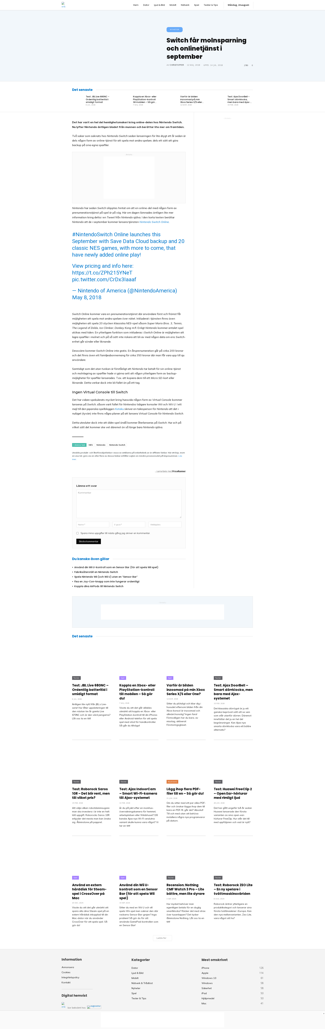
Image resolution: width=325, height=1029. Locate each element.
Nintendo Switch (117, 445)
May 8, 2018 (86, 297)
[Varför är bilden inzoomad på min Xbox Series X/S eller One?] (172, 100)
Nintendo (100, 445)
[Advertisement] (129, 177)
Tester (76, 678)
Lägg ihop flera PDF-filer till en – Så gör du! (185, 791)
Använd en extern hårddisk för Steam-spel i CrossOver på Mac (89, 891)
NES (91, 445)
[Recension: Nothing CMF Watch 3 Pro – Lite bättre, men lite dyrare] (186, 857)
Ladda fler (161, 938)
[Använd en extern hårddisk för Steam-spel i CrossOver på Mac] (91, 857)
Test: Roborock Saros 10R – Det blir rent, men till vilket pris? (91, 793)
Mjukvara (172, 782)
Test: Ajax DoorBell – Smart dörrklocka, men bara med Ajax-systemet (239, 100)
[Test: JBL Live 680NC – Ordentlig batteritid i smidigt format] (78, 100)
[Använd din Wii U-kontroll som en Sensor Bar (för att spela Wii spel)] (138, 857)
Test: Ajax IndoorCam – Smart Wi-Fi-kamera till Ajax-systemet (138, 793)
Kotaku (119, 409)
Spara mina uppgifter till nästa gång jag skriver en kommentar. (115, 533)
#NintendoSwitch (92, 234)
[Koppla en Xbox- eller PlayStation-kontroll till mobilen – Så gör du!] (125, 100)
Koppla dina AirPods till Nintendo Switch (98, 586)
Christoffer (177, 65)
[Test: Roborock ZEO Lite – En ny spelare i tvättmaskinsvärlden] (233, 857)
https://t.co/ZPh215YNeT (102, 272)
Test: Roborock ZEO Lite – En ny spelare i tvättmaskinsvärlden (233, 889)
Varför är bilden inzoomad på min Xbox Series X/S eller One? (191, 100)
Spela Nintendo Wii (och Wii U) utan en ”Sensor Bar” (106, 576)
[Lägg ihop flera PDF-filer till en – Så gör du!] (186, 761)
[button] (260, 5)
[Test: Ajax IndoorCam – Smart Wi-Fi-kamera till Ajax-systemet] (138, 761)
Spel (123, 678)
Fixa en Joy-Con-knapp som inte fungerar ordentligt (106, 581)
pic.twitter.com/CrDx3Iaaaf (104, 279)
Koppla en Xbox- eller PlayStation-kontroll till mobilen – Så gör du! (144, 100)
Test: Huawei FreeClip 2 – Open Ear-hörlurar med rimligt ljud (233, 793)
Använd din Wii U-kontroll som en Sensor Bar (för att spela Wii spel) (116, 567)
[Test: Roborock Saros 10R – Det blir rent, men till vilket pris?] (91, 761)
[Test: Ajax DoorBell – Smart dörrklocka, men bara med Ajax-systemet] (219, 100)
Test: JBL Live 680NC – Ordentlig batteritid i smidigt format (97, 99)
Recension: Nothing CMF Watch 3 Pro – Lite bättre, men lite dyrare (186, 889)
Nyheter (174, 29)
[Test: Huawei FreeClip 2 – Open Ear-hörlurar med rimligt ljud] (233, 761)
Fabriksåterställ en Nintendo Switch (96, 572)
